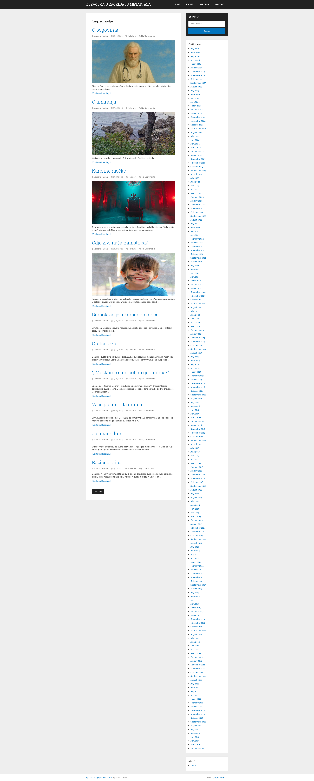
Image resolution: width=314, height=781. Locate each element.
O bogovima (105, 30)
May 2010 (194, 737)
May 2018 (194, 410)
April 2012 (194, 649)
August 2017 (196, 444)
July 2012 (194, 638)
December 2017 (197, 429)
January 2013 (196, 615)
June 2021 (195, 269)
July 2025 (194, 90)
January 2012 (196, 661)
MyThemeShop (221, 778)
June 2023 (195, 182)
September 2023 (198, 170)
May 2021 (194, 273)
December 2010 (197, 710)
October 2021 (196, 254)
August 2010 (196, 725)
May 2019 (194, 364)
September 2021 (198, 258)
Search (207, 31)
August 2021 (196, 262)
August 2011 (196, 680)
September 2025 (198, 83)
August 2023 (196, 174)
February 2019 (197, 376)
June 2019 (195, 360)
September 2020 (198, 303)
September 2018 (198, 395)
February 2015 (196, 520)
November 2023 (197, 163)
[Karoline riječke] (133, 202)
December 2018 (197, 383)
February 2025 (197, 109)
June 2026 (195, 52)
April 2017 (194, 459)
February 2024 (197, 151)
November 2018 (197, 387)
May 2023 (194, 185)
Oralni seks (104, 343)
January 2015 (196, 524)
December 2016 (197, 474)
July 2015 (194, 501)
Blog (177, 4)
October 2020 (196, 300)
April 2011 (194, 695)
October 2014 (196, 535)
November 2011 (197, 668)
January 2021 (196, 288)
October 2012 (196, 627)
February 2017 (196, 467)
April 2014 (195, 558)
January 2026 (196, 68)
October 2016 (196, 482)
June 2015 (195, 505)
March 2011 (195, 699)
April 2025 (195, 102)
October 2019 (196, 345)
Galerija (204, 4)
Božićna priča (106, 462)
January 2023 (196, 201)
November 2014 (197, 532)
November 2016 (197, 478)
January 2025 (196, 113)
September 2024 (198, 128)
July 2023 (194, 178)
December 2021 (197, 246)
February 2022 (197, 239)
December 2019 (197, 338)
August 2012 (196, 634)
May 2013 (194, 600)
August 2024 (196, 132)
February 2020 (197, 330)
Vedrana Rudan (101, 36)
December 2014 (197, 528)
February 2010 (197, 748)
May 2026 (195, 56)
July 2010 (194, 729)
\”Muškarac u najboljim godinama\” (130, 372)
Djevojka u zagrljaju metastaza (118, 4)
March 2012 (195, 653)
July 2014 (194, 547)
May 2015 (194, 509)
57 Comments (147, 468)
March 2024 (195, 147)
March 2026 (195, 64)
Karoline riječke (109, 171)
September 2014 (198, 539)
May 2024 (195, 140)
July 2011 (194, 684)
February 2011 (196, 703)
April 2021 (194, 277)
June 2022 (195, 227)
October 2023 (196, 166)
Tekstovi (132, 36)
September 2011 (198, 676)
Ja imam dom (107, 433)
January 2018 (196, 425)
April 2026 (195, 60)
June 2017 (195, 452)
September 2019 (198, 349)
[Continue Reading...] (101, 93)
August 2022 (196, 220)
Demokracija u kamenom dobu (125, 314)
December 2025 (197, 71)
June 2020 (195, 315)
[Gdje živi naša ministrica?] (133, 274)
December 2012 (197, 619)
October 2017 (196, 436)
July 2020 (194, 311)
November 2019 (197, 341)
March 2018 (195, 417)
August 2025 (196, 87)
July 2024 (194, 136)
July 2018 (194, 402)
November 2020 (198, 296)
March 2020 (195, 326)
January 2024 (196, 155)
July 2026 (194, 49)
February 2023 (197, 197)
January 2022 (196, 243)
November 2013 (197, 577)
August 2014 (196, 543)
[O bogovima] (133, 61)
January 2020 (196, 334)
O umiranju (104, 102)
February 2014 (197, 566)
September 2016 (198, 486)
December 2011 (197, 665)
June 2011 (195, 687)
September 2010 (198, 722)
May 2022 (194, 231)
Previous (98, 491)
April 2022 (195, 235)
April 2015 (194, 513)
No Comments (148, 36)
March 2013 (195, 608)
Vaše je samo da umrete (118, 404)
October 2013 (196, 581)
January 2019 (196, 379)
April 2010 (195, 741)
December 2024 (198, 117)
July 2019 (194, 357)
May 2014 (194, 554)
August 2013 (196, 589)
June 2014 (195, 551)
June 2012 (195, 642)
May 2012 (194, 646)
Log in (193, 766)
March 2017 (195, 463)
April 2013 (194, 604)
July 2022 (194, 224)
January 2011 (196, 706)
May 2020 (195, 319)
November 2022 (197, 208)
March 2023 (195, 193)
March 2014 (195, 562)
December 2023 (197, 159)
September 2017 (198, 440)
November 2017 (197, 433)
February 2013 (196, 611)
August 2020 (196, 307)
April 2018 (195, 414)
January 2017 (196, 471)
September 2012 (198, 630)
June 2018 (195, 406)
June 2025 (195, 94)
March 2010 (195, 744)
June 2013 (195, 596)
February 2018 (197, 421)
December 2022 (197, 204)
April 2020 (195, 322)
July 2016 (194, 493)
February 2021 (196, 284)
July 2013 (194, 592)
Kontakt (220, 4)
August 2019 (196, 353)
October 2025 (196, 79)
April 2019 (195, 368)
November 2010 (197, 714)
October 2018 (196, 391)
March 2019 (195, 372)
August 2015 (196, 497)
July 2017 (194, 448)
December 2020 (198, 292)
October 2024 (196, 125)
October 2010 (196, 718)
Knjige (189, 4)
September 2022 (198, 216)
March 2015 (195, 516)
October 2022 (196, 212)
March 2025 (195, 106)
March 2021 (195, 281)
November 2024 (198, 121)
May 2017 (194, 455)
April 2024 (195, 144)
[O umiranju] (133, 133)
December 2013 (197, 573)
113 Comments (148, 439)
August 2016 (196, 490)
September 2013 (198, 585)
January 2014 (196, 570)
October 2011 (196, 672)
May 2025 (194, 98)
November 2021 (197, 250)
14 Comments (147, 410)
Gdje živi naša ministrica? (120, 243)
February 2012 (196, 657)
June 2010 (195, 733)
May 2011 (194, 691)
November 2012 (197, 623)
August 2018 (196, 398)
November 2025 (197, 75)
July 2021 (194, 265)
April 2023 (195, 189)
